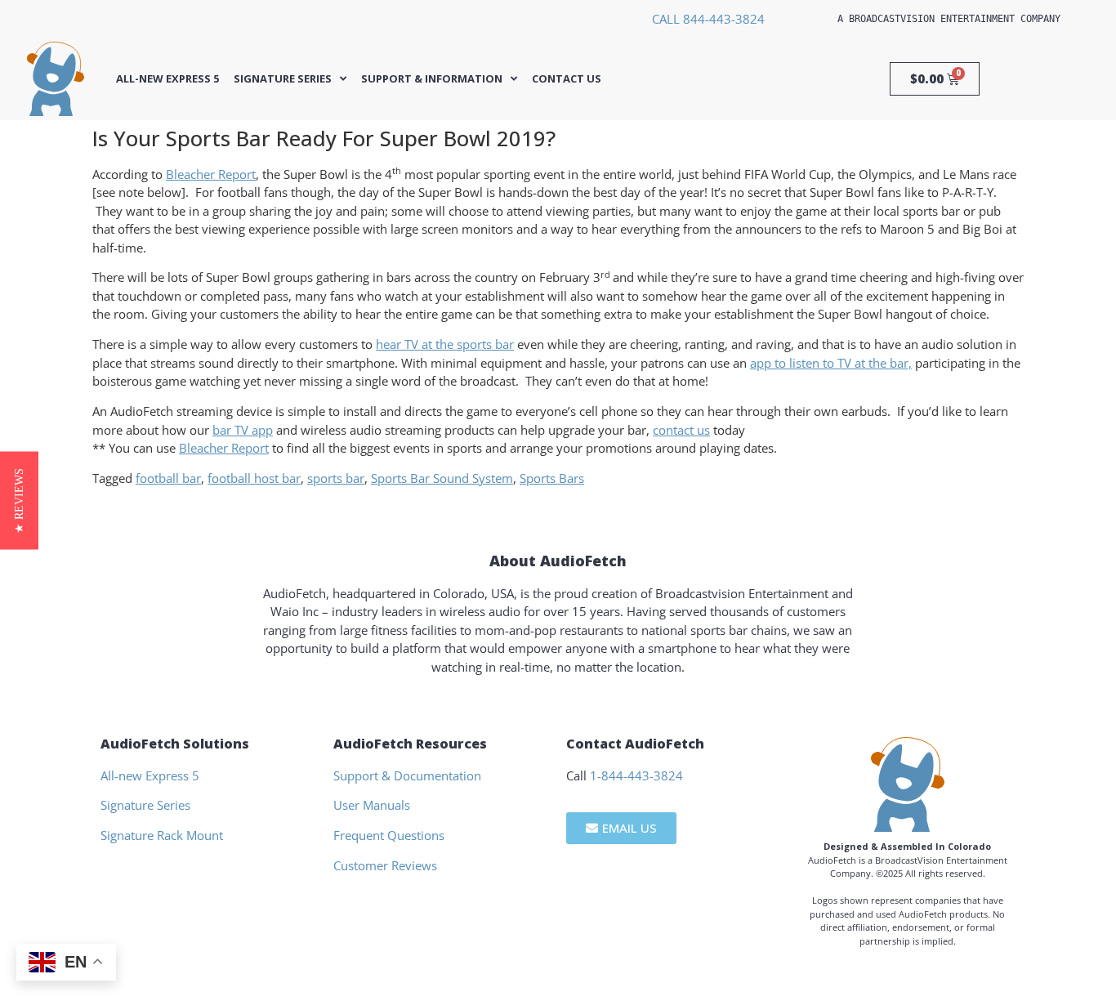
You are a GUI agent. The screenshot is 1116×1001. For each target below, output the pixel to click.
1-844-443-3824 (636, 775)
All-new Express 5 (167, 79)
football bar (168, 478)
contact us (681, 430)
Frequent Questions (388, 835)
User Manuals (371, 805)
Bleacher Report (211, 174)
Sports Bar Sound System (442, 478)
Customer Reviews (385, 865)
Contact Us (566, 79)
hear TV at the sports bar (445, 344)
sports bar (335, 478)
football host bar (254, 478)
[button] (19, 501)
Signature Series (283, 79)
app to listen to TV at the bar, (831, 363)
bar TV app (242, 430)
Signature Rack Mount (161, 835)
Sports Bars (552, 478)
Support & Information (431, 79)
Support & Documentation (407, 775)
